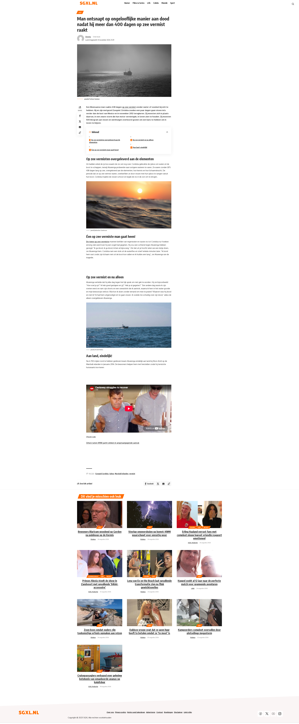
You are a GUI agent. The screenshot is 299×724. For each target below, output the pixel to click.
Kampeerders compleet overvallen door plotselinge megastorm (199, 631)
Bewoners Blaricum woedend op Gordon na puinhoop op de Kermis (99, 533)
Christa (88, 37)
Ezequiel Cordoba (102, 474)
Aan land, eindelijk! (140, 147)
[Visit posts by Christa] (80, 38)
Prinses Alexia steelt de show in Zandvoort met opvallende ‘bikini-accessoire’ (99, 584)
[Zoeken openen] (293, 4)
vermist (132, 474)
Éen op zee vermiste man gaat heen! (105, 150)
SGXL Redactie (193, 543)
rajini (192, 588)
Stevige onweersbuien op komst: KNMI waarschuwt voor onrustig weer (149, 533)
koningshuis (93, 576)
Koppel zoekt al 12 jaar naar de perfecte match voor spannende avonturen (199, 582)
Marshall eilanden (121, 474)
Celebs (192, 527)
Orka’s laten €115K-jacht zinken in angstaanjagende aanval (112, 443)
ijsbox (111, 474)
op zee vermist (129, 107)
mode (109, 576)
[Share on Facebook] (80, 115)
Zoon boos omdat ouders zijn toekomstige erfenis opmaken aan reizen (99, 631)
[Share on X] (80, 121)
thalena (93, 539)
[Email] (80, 127)
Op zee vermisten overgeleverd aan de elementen (104, 141)
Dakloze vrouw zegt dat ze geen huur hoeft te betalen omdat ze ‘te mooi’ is (149, 631)
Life (80, 12)
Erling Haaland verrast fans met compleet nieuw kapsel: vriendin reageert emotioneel (199, 535)
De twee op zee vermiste (97, 241)
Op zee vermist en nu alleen (143, 140)
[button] (80, 132)
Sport (206, 527)
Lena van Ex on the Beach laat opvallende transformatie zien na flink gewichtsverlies (149, 584)
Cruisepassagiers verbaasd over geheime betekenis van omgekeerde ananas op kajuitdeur (99, 679)
